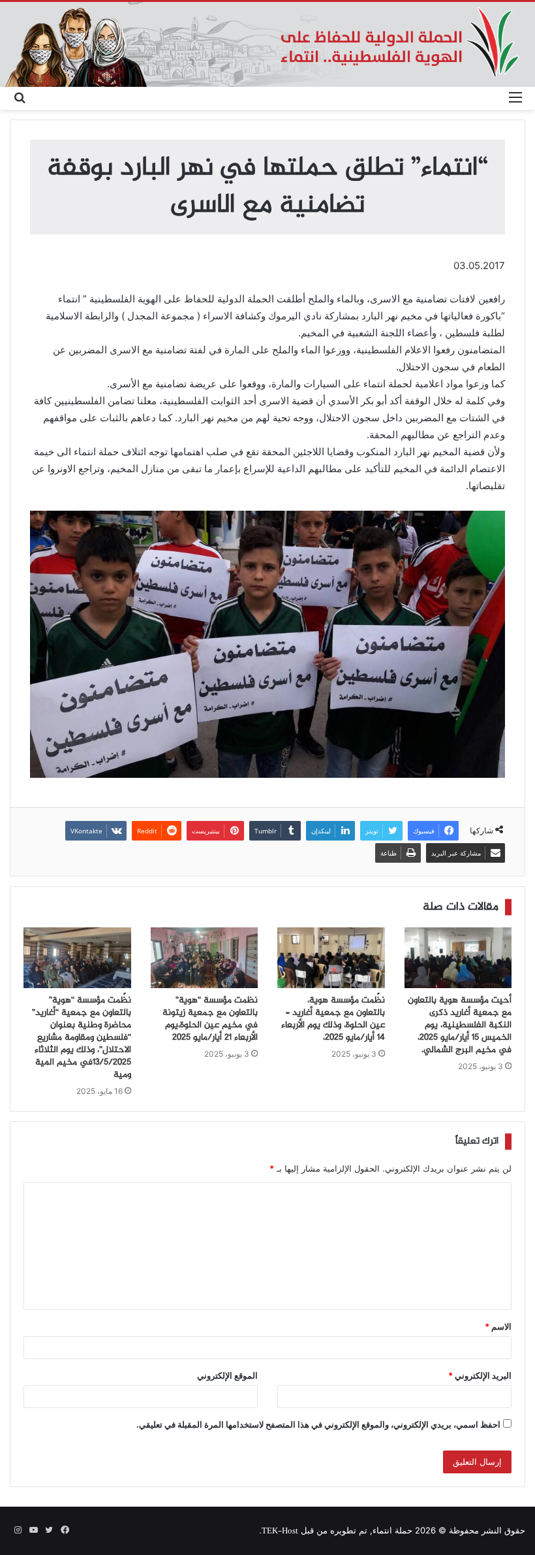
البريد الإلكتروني (480, 1375)
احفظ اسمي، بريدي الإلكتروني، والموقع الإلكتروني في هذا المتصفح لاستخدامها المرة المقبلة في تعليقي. (318, 1424)
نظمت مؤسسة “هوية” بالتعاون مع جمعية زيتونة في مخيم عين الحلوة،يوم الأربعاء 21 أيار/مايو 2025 (210, 1019)
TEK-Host (280, 1531)
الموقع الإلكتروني (227, 1375)
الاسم (498, 1326)
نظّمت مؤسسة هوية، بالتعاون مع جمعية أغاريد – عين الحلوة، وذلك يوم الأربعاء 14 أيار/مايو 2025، (333, 1019)
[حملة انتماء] (267, 44)
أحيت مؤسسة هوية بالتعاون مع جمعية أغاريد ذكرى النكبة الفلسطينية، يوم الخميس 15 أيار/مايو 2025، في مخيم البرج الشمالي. (460, 1025)
